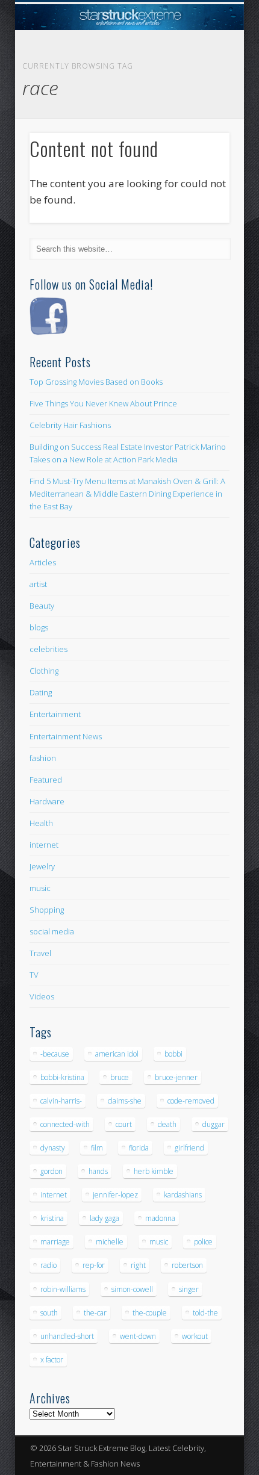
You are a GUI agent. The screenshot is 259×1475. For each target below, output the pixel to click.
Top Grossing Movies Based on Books (96, 381)
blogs (39, 627)
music (40, 888)
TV (34, 974)
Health (41, 823)
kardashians (183, 1195)
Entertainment (55, 714)
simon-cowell (132, 1289)
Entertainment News (66, 736)
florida (139, 1148)
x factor (51, 1360)
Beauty (42, 605)
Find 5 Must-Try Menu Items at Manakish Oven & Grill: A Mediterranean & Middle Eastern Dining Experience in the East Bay (127, 494)
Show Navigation (200, 107)
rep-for (94, 1265)
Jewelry (42, 866)
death (167, 1124)
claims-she (125, 1101)
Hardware (47, 801)
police (203, 1242)
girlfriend (189, 1148)
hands (98, 1171)
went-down (138, 1336)
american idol (117, 1054)
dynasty (52, 1148)
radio (48, 1265)
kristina (52, 1218)
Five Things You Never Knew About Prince (103, 403)
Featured (46, 779)
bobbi (173, 1054)
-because (54, 1054)
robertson (187, 1265)
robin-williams (63, 1289)
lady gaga (104, 1218)
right (138, 1265)
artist (38, 584)
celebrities (48, 649)
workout (195, 1336)
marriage (55, 1242)
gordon (51, 1171)
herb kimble (153, 1171)
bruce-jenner (176, 1077)
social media (52, 931)
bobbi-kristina (62, 1077)
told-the (205, 1313)
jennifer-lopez (115, 1195)
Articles (43, 562)
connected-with (65, 1124)
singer (189, 1289)
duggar (213, 1124)
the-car (95, 1313)
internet (44, 844)
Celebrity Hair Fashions (70, 425)
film (97, 1148)
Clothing (44, 670)
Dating (41, 692)
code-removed (190, 1101)
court (124, 1124)
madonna (160, 1218)
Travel (40, 953)
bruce (119, 1077)
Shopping (47, 909)
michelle (109, 1242)
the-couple (150, 1313)
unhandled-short (67, 1336)
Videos (42, 996)
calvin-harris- (61, 1101)
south (49, 1313)
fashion (43, 758)
